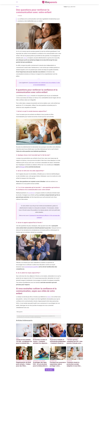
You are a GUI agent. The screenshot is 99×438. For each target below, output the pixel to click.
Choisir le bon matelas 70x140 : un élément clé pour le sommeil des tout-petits (24, 341)
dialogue (22, 167)
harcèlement (31, 192)
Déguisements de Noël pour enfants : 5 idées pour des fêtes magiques (23, 364)
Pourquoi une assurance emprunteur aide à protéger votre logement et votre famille (58, 364)
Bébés (17, 6)
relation (49, 296)
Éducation (69, 360)
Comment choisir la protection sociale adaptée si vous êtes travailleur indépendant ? (74, 364)
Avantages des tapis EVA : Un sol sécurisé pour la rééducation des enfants (41, 364)
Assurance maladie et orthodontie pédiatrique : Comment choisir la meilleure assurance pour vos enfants (58, 341)
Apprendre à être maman (73, 338)
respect (28, 95)
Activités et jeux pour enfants (23, 360)
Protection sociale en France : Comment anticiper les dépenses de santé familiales (40, 341)
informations (53, 360)
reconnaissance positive (31, 267)
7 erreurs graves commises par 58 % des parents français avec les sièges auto (74, 341)
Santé (34, 338)
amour (25, 57)
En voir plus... (49, 369)
